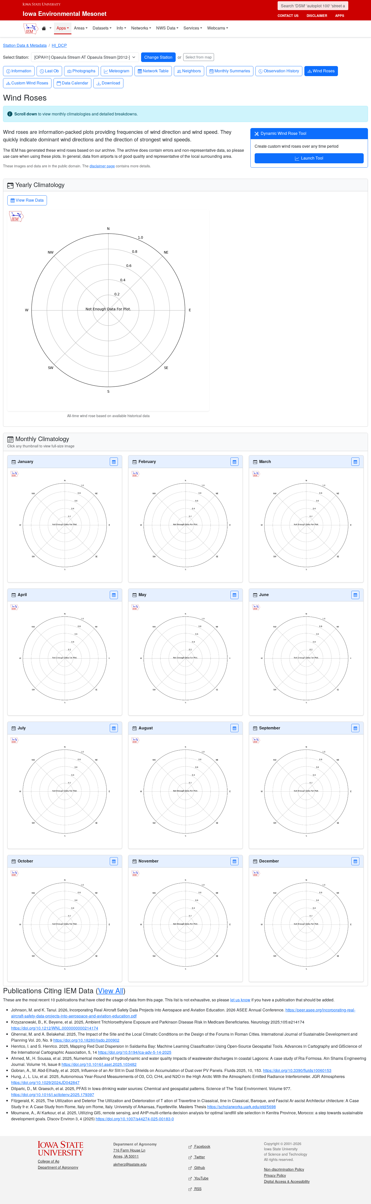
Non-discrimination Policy (284, 1169)
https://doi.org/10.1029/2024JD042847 (45, 1082)
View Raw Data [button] (29, 200)
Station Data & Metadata (25, 45)
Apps (61, 28)
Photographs (83, 71)
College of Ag (48, 1161)
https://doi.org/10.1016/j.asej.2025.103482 (99, 1064)
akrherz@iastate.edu (130, 1164)
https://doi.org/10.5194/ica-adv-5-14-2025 (134, 1052)
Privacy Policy (275, 1175)
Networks (139, 28)
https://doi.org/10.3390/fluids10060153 (297, 1070)
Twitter (199, 1156)
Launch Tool (312, 158)
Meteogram (119, 71)
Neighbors (191, 71)
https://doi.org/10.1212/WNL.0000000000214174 (54, 1028)
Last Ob (52, 71)
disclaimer (317, 15)
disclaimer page (102, 165)
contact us (288, 15)
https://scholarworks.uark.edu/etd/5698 (241, 1106)
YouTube (200, 1178)
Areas (79, 28)
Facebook (201, 1146)
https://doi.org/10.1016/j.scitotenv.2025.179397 (52, 1094)
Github (199, 1167)
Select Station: (16, 57)
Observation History (281, 71)
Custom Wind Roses (29, 83)
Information (21, 71)
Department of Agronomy (58, 1167)
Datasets (101, 28)
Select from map (199, 56)
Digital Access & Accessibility (287, 1181)
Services (191, 28)
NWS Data (165, 28)
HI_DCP (59, 45)
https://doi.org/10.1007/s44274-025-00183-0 (135, 1119)
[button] (114, 461)
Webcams (216, 28)
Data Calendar (75, 83)
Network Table (156, 71)
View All (110, 990)
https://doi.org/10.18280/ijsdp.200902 (86, 1040)
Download (110, 83)
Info (120, 28)
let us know (240, 1000)
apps (339, 15)
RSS (197, 1188)
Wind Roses (323, 71)
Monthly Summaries (232, 71)
